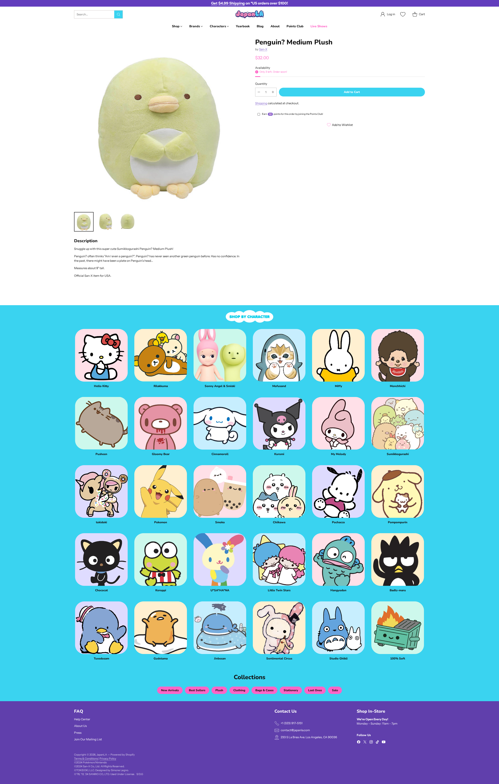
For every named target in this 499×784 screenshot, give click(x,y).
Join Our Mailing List (88, 739)
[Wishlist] (402, 14)
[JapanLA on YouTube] (383, 743)
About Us (80, 726)
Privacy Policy (108, 758)
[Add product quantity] (272, 92)
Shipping (261, 103)
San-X (263, 49)
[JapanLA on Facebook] (358, 743)
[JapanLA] (249, 14)
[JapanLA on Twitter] (365, 743)
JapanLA (101, 754)
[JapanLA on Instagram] (371, 743)
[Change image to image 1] (84, 222)
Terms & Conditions (86, 758)
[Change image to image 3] (127, 222)
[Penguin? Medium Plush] (159, 123)
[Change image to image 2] (105, 222)
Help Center (82, 719)
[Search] (118, 14)
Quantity (261, 84)
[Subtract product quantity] (258, 92)
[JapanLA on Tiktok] (377, 743)
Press (77, 733)
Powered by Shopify (123, 754)
